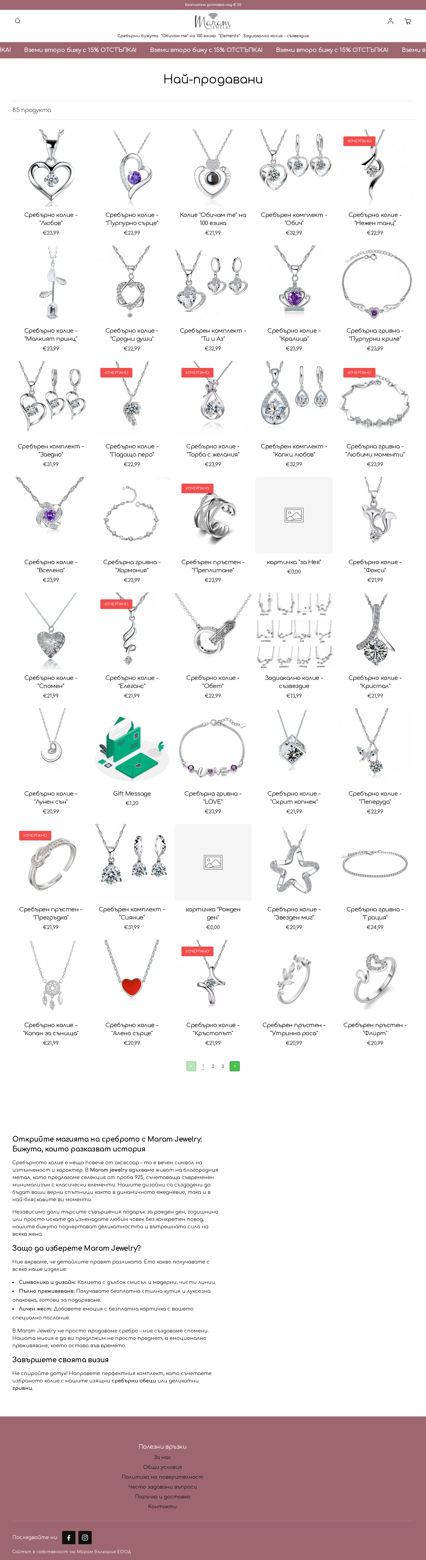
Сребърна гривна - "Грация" (375, 913)
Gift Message (132, 793)
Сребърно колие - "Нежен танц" (375, 219)
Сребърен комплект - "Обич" (294, 219)
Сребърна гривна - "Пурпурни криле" (375, 335)
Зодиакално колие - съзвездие (294, 682)
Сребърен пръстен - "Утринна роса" (294, 1029)
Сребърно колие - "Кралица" (293, 335)
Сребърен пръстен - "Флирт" (375, 1029)
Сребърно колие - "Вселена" (50, 566)
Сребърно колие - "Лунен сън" (50, 797)
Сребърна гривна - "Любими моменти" (375, 450)
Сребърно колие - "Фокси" (375, 566)
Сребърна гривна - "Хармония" (131, 566)
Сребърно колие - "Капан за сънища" (51, 1029)
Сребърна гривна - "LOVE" (213, 797)
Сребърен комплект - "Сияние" (132, 913)
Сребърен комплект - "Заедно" (51, 450)
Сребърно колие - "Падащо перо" (132, 450)
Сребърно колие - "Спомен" (50, 682)
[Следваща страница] (235, 1066)
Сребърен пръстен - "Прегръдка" (50, 913)
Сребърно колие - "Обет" (212, 682)
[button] (17, 21)
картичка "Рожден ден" (213, 913)
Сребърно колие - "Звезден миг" (293, 913)
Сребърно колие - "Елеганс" (132, 682)
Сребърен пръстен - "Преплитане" (213, 566)
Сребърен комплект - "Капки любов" (294, 450)
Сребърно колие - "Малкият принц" (50, 335)
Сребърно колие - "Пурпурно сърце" (132, 219)
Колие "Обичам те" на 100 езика (213, 219)
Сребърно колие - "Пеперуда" (375, 797)
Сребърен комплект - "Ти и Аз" (213, 335)
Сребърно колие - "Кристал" (375, 682)
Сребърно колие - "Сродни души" (132, 335)
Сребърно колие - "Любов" (50, 219)
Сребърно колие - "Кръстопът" (212, 1029)
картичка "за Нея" (294, 562)
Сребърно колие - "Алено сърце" (132, 1029)
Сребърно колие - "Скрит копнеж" (293, 797)
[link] (203, 1067)
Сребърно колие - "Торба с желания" (212, 450)
